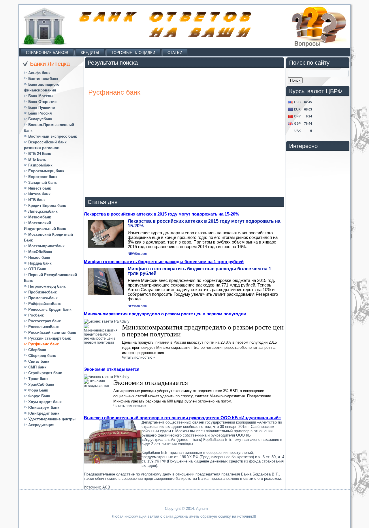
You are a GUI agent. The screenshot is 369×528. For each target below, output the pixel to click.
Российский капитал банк (52, 332)
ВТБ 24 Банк (39, 153)
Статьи (174, 52)
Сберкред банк (42, 355)
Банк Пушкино (41, 107)
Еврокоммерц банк (46, 171)
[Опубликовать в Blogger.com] (4, 135)
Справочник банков (47, 52)
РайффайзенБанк (44, 304)
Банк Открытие (42, 102)
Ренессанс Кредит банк (49, 309)
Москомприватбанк (46, 246)
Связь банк (38, 361)
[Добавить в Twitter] (4, 69)
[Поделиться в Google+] (4, 113)
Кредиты (90, 52)
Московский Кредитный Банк (48, 237)
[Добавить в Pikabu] (4, 124)
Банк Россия (40, 113)
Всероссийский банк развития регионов (45, 145)
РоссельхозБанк (43, 327)
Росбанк (36, 315)
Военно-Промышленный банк (49, 128)
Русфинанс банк (43, 344)
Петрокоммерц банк (47, 286)
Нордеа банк (40, 263)
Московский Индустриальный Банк (45, 226)
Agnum (202, 508)
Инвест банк (39, 188)
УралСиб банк (41, 384)
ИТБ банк (37, 200)
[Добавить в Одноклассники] (4, 48)
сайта (168, 516)
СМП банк (37, 367)
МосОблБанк (40, 252)
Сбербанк (37, 350)
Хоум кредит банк (45, 402)
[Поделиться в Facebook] (4, 80)
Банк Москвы (40, 96)
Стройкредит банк (45, 373)
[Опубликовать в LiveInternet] (4, 157)
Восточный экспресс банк (52, 136)
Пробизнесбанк (42, 292)
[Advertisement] (326, 432)
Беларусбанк (40, 119)
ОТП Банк (37, 269)
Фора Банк (38, 390)
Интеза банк (39, 194)
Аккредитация (41, 425)
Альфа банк (39, 73)
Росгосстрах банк (44, 321)
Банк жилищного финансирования (41, 87)
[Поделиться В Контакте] (4, 58)
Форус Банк (39, 396)
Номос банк (39, 257)
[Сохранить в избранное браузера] (4, 102)
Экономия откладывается (112, 369)
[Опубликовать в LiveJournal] (4, 146)
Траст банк (38, 379)
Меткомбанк (39, 217)
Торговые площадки (133, 52)
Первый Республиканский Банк (50, 278)
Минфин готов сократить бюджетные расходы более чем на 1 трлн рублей (164, 261)
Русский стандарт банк (49, 338)
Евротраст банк (42, 177)
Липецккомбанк (43, 211)
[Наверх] (4, 168)
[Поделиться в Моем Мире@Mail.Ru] (4, 91)
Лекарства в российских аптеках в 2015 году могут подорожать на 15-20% (161, 213)
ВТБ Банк (37, 159)
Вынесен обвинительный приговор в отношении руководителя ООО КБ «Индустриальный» (182, 417)
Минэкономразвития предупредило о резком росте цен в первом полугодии (165, 313)
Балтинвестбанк (43, 78)
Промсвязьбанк (43, 298)
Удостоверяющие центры (52, 419)
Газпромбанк (40, 165)
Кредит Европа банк (47, 205)
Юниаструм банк (43, 407)
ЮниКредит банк (43, 413)
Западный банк (42, 182)
